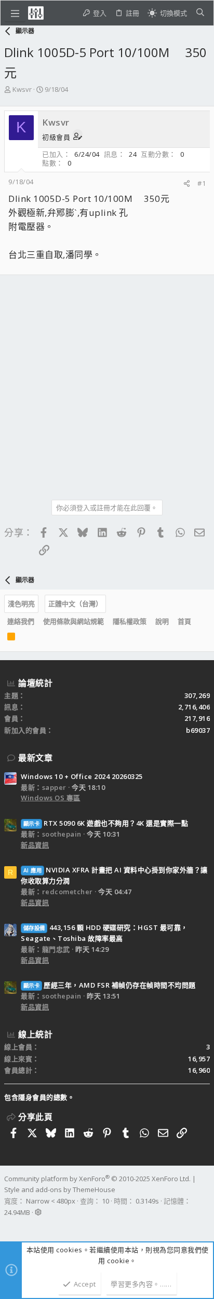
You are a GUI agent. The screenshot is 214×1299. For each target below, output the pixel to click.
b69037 (198, 730)
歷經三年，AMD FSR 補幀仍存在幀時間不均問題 (109, 985)
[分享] (187, 183)
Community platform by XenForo (97, 1178)
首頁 (184, 621)
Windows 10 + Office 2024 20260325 (82, 776)
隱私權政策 (129, 621)
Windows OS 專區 (51, 797)
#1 (201, 183)
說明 (162, 621)
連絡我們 (20, 621)
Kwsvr (22, 89)
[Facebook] (9, 1225)
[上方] (200, 622)
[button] (15, 13)
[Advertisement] (107, 383)
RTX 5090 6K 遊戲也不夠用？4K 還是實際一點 (105, 823)
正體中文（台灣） (75, 603)
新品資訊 (35, 845)
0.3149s (147, 1201)
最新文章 (35, 757)
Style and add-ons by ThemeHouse (59, 1189)
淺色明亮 (21, 603)
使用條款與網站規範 (73, 621)
